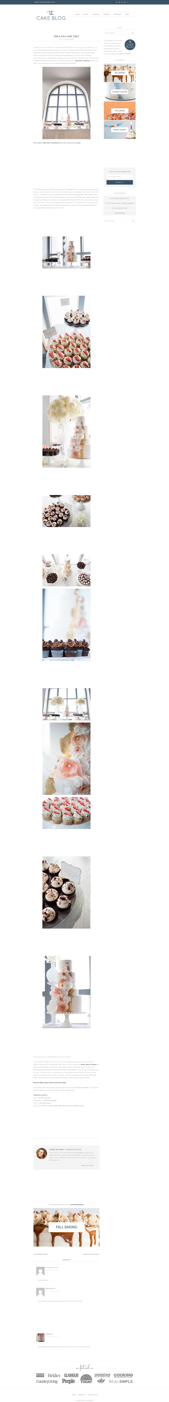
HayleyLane (49, 1288)
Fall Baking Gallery (77, 1204)
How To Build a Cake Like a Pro (119, 198)
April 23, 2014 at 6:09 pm (52, 1336)
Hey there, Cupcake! (82, 61)
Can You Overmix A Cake (119, 208)
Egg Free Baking (120, 213)
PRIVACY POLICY (92, 1395)
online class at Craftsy (88, 1064)
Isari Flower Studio (45, 1103)
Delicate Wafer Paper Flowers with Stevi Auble (49, 1082)
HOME (73, 1395)
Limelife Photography (49, 1100)
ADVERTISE (81, 1395)
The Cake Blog (51, 15)
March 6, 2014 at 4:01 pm (52, 1270)
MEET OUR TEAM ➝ (125, 54)
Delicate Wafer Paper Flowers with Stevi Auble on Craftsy (66, 1106)
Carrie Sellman (56, 1149)
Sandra (48, 1334)
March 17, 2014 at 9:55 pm (52, 1291)
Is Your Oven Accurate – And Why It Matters (119, 203)
